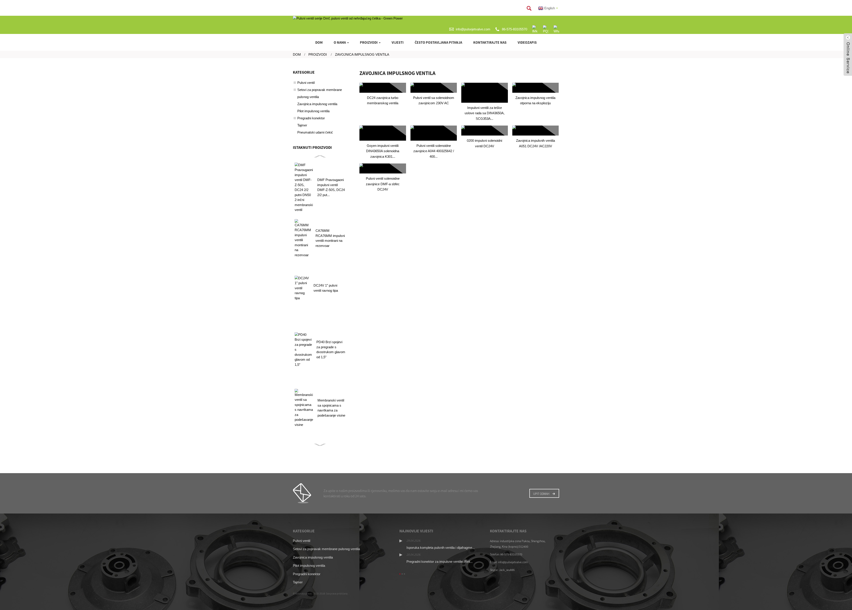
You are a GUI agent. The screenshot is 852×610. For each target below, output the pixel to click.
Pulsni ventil (306, 83)
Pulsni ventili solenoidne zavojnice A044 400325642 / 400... (433, 151)
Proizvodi (369, 42)
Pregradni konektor (311, 118)
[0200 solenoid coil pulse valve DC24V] (484, 131)
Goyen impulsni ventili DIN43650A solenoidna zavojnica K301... (382, 151)
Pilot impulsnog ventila (313, 111)
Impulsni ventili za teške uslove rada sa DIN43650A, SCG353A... (485, 113)
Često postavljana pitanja (438, 42)
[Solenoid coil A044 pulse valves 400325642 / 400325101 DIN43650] (433, 133)
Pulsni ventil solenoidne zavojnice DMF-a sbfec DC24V (383, 184)
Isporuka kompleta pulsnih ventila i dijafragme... (440, 547)
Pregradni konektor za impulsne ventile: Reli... (439, 561)
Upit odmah (541, 494)
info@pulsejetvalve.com (473, 29)
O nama (340, 42)
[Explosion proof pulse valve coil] (535, 88)
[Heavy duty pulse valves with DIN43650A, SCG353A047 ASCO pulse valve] (484, 93)
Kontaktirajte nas (490, 42)
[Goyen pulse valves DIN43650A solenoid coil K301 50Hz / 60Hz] (382, 133)
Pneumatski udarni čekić (315, 132)
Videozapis (527, 42)
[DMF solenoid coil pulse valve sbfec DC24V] (382, 168)
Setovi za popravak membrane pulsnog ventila (319, 93)
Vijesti (398, 42)
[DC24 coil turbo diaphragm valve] (382, 88)
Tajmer (302, 125)
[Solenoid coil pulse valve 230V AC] (433, 88)
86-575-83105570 (514, 29)
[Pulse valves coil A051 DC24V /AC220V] (535, 131)
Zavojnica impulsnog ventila (362, 54)
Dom (319, 42)
